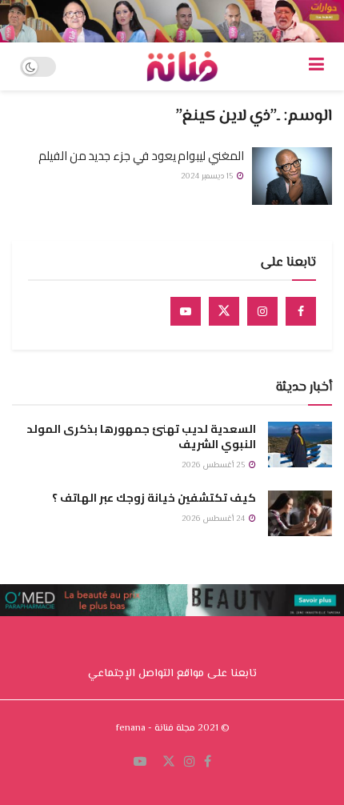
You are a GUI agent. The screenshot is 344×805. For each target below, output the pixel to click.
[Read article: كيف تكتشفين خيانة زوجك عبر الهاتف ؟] (300, 513)
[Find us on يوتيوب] (140, 762)
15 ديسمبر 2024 (208, 176)
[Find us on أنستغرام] (189, 762)
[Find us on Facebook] (301, 311)
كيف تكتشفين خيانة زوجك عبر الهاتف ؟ (154, 497)
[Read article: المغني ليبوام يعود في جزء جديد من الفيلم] (292, 176)
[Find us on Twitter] (224, 311)
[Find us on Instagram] (262, 311)
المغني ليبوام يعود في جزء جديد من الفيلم (141, 155)
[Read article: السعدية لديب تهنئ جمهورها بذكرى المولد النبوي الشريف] (300, 444)
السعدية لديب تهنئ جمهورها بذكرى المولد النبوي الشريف (141, 437)
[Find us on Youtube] (185, 311)
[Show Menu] (316, 66)
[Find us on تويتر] (168, 762)
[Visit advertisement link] (172, 21)
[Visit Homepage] (182, 66)
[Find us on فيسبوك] (207, 762)
